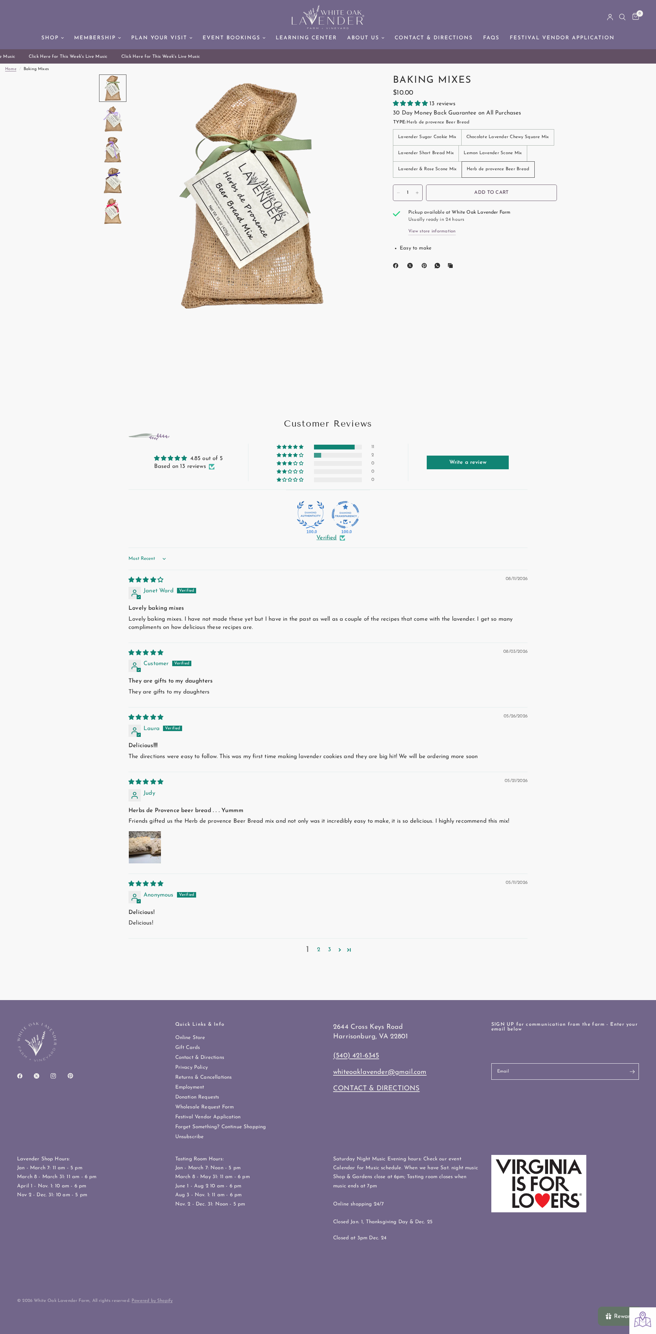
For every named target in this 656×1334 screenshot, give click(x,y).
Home (10, 69)
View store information (432, 231)
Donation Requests (197, 1097)
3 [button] (329, 950)
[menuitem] (52, 38)
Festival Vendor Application (562, 38)
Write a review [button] (468, 462)
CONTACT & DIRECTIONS (376, 1088)
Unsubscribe (189, 1137)
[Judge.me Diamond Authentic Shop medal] (310, 514)
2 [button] (318, 950)
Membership (95, 38)
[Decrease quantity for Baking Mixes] (398, 193)
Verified (326, 538)
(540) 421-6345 (356, 1055)
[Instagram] (58, 1075)
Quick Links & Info (200, 1024)
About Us (363, 38)
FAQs (491, 38)
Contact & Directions (434, 38)
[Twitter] (41, 1075)
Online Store (190, 1037)
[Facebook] (397, 265)
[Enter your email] (632, 1071)
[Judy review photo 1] (144, 847)
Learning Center (306, 38)
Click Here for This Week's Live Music (60, 56)
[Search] (622, 17)
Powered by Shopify (152, 1300)
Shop (50, 38)
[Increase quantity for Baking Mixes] (417, 193)
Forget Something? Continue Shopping (220, 1127)
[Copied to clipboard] (452, 265)
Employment (189, 1087)
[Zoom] (358, 88)
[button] (411, 104)
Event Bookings (231, 38)
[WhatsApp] (439, 265)
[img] (145, 580)
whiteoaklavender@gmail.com (379, 1072)
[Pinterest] (426, 265)
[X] (411, 265)
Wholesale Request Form (204, 1107)
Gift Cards (187, 1047)
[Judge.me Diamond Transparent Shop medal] (345, 514)
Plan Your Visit (159, 38)
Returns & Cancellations (203, 1077)
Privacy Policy (191, 1067)
